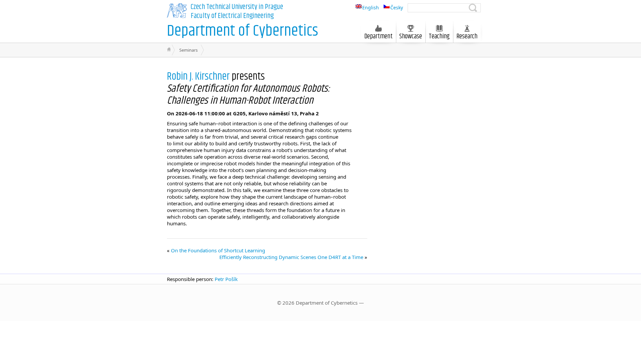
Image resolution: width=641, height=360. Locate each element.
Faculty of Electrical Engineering (232, 16)
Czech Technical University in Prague (237, 7)
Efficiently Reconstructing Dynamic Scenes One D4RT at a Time (291, 257)
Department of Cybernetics (242, 31)
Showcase (410, 36)
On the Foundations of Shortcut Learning (218, 250)
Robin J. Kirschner (198, 76)
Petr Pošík (226, 279)
